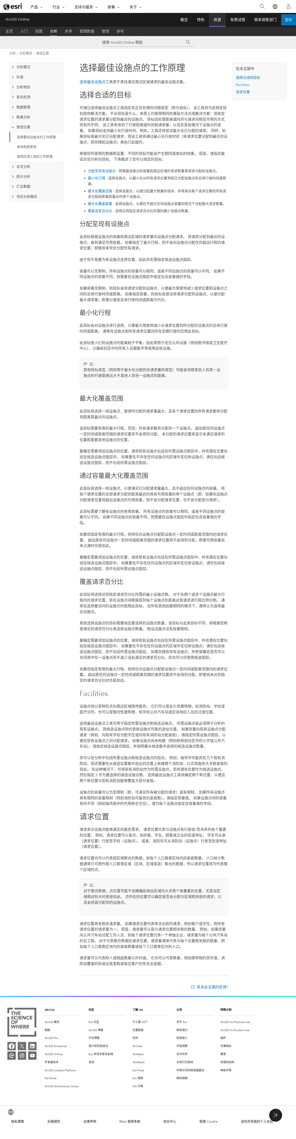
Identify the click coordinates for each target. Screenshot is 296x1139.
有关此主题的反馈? (212, 987)
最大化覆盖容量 (100, 204)
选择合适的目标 (248, 78)
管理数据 (87, 31)
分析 (53, 31)
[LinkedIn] (32, 1046)
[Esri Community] (11, 1055)
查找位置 (42, 53)
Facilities (243, 85)
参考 (120, 31)
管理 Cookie (208, 1122)
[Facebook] (11, 1046)
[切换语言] (274, 6)
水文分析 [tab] (23, 167)
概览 (184, 20)
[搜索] (262, 6)
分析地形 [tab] (23, 87)
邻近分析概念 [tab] (26, 197)
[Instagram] (22, 1055)
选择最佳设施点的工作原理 (36, 137)
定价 (288, 20)
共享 (68, 31)
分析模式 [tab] (23, 67)
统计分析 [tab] (23, 176)
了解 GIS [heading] (138, 1009)
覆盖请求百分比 (100, 211)
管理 (105, 31)
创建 (39, 31)
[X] (22, 1046)
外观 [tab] (19, 77)
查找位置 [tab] (23, 127)
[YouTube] (32, 1055)
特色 (200, 20)
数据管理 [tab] (23, 107)
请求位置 (243, 92)
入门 (24, 31)
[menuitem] (63, 1022)
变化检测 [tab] (23, 97)
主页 (9, 31)
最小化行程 (96, 178)
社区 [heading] (91, 1009)
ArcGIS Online (17, 19)
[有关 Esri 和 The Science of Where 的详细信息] (21, 1023)
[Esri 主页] (13, 6)
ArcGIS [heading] (50, 1009)
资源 (217, 20)
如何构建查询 (26, 147)
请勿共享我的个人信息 (257, 1122)
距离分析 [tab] (23, 117)
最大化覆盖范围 (100, 191)
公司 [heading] (179, 1009)
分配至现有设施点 (102, 171)
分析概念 (25, 53)
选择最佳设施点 (92, 82)
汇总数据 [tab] (23, 186)
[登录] (288, 6)
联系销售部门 (265, 20)
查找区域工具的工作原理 (34, 157)
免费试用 (237, 20)
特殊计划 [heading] (225, 1009)
